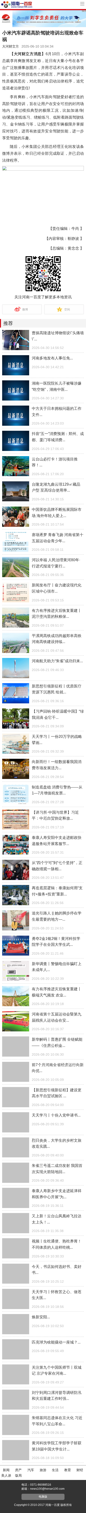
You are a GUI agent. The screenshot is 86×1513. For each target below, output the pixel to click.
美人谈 (6, 1475)
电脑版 (43, 1496)
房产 (18, 1470)
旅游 (43, 1470)
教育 (67, 1470)
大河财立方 (10, 46)
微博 (25, 309)
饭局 (18, 1475)
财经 (79, 1470)
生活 (55, 1470)
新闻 (6, 1470)
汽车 (30, 1470)
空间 (67, 309)
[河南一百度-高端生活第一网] (16, 4)
